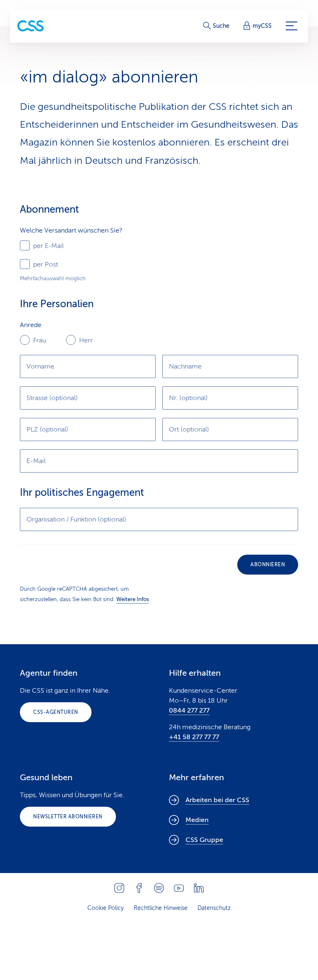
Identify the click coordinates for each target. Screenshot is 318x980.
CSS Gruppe (204, 840)
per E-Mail (48, 246)
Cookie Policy (105, 908)
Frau (39, 340)
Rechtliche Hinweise (161, 908)
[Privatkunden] (30, 26)
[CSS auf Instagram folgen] (119, 888)
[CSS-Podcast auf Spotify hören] (159, 888)
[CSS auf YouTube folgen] (179, 888)
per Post (45, 264)
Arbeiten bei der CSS (217, 800)
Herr (86, 340)
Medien (197, 820)
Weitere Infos (132, 599)
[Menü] (291, 26)
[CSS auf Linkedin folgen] (199, 888)
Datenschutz (214, 908)
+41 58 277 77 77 (194, 737)
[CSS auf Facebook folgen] (139, 888)
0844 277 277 (189, 710)
